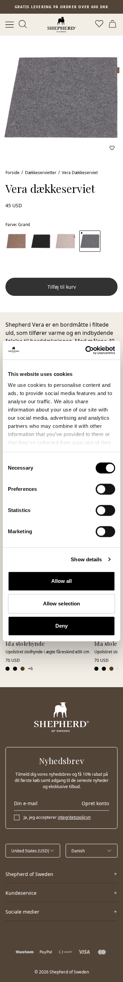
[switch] (105, 489)
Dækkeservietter (40, 172)
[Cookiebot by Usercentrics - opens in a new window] (86, 350)
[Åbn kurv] (113, 24)
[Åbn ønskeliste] (100, 24)
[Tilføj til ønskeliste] (112, 147)
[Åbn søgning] (23, 24)
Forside (12, 172)
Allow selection (61, 603)
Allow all (61, 581)
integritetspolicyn (74, 817)
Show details (86, 559)
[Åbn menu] (9, 24)
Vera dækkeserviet (80, 172)
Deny (61, 626)
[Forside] (62, 24)
